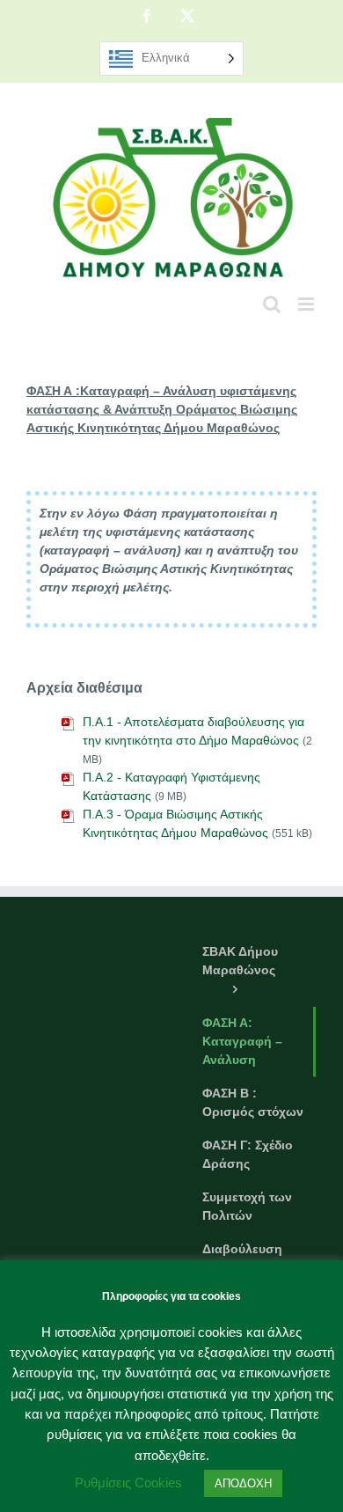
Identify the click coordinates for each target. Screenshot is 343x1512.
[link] (147, 16)
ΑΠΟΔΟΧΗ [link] (243, 1483)
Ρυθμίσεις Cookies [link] (128, 1482)
